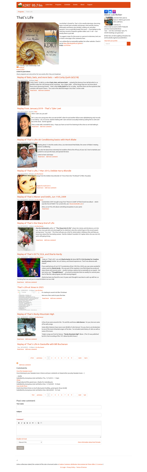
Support (89, 4)
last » (86, 358)
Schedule (67, 4)
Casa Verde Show (21, 386)
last (85, 395)
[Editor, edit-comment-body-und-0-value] (59, 430)
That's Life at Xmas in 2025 (30, 287)
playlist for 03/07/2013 (43, 186)
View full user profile (110, 41)
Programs (58, 4)
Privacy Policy (71, 467)
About (82, 4)
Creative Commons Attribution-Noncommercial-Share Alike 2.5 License (81, 464)
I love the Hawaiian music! (24, 371)
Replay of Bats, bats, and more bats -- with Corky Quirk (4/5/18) (48, 77)
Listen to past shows (23, 71)
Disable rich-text (21, 439)
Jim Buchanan (38, 174)
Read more (33, 90)
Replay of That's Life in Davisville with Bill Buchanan (42, 344)
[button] (18, 423)
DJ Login (63, 467)
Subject (19, 411)
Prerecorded (20, 69)
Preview (20, 448)
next (79, 395)
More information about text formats (89, 442)
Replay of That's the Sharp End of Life (35, 223)
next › (80, 358)
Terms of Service (81, 467)
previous (39, 395)
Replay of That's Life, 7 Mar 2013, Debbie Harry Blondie (44, 170)
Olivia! (18, 380)
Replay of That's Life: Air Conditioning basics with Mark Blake (46, 139)
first (33, 395)
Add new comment (44, 90)
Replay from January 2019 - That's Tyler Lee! (39, 108)
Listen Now (49, 4)
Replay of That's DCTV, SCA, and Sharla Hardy (39, 254)
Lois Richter (67, 45)
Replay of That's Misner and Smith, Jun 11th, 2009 (41, 196)
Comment (20, 419)
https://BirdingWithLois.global (73, 43)
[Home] (31, 5)
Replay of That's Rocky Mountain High (35, 314)
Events (75, 4)
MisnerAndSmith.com (76, 204)
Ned (36, 80)
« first (32, 358)
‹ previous (39, 358)
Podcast (21, 67)
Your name (20, 404)
